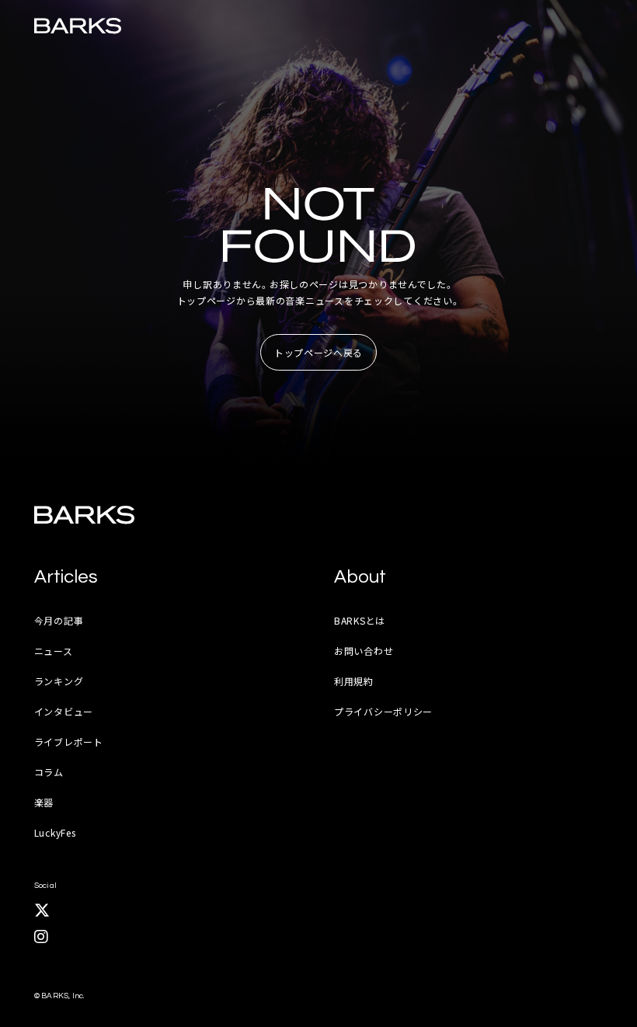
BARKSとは (359, 620)
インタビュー (63, 711)
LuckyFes (55, 832)
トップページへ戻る (318, 352)
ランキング (59, 681)
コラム (49, 771)
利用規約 (354, 681)
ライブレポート (68, 741)
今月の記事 (59, 620)
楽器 (44, 802)
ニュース (53, 650)
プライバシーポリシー (383, 711)
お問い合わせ (363, 650)
